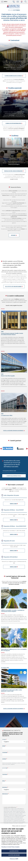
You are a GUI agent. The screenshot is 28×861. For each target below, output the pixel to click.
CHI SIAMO (13, 235)
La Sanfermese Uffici (6, 415)
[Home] (14, 6)
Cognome (4, 752)
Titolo (4, 739)
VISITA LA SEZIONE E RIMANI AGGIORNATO (13, 708)
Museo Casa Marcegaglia (8, 375)
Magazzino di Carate (9, 540)
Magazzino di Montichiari (11, 557)
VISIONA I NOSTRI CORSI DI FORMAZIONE (13, 171)
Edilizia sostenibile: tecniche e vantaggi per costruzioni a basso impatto (12, 611)
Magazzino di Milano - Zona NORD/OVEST (15, 526)
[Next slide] (27, 449)
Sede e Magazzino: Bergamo (11, 495)
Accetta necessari (14, 855)
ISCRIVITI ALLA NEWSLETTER (13, 475)
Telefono (4, 774)
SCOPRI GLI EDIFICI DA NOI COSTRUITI (13, 75)
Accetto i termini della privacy (10, 807)
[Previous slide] (1, 449)
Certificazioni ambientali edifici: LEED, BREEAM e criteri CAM (11, 690)
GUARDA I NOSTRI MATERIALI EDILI (13, 123)
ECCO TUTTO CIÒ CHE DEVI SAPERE (13, 286)
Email (3, 781)
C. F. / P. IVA (4, 768)
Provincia (4, 787)
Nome (3, 746)
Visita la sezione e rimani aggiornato (13, 430)
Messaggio (5, 793)
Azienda (4, 759)
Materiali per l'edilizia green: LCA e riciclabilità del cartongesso (14, 650)
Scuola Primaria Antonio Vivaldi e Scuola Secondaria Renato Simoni (12, 334)
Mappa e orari (13, 503)
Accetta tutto (14, 851)
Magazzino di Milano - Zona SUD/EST (14, 510)
